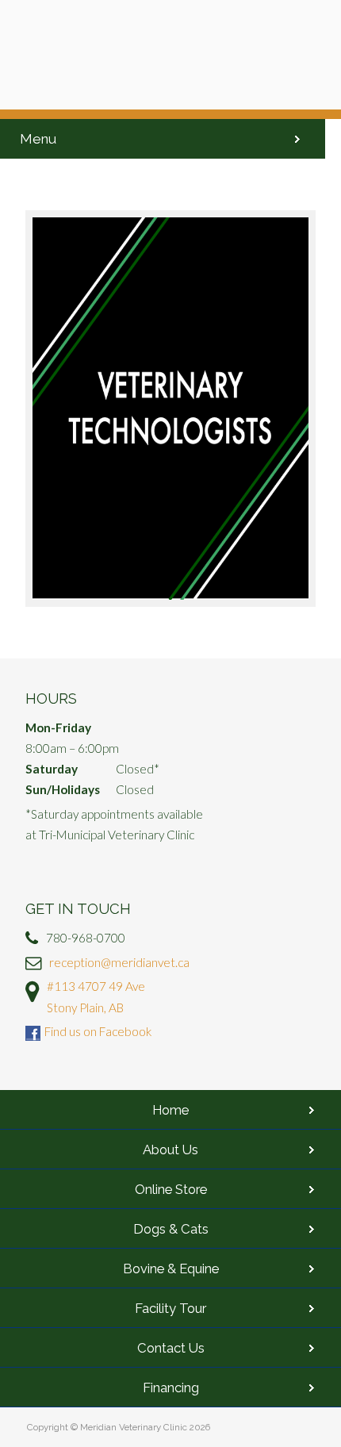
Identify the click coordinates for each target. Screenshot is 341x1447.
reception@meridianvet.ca (119, 962)
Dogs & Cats (171, 1229)
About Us (170, 1149)
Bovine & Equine (171, 1268)
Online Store (171, 1189)
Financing (171, 1387)
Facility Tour (170, 1308)
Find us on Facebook (97, 1031)
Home (170, 1110)
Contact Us (171, 1348)
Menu (38, 139)
